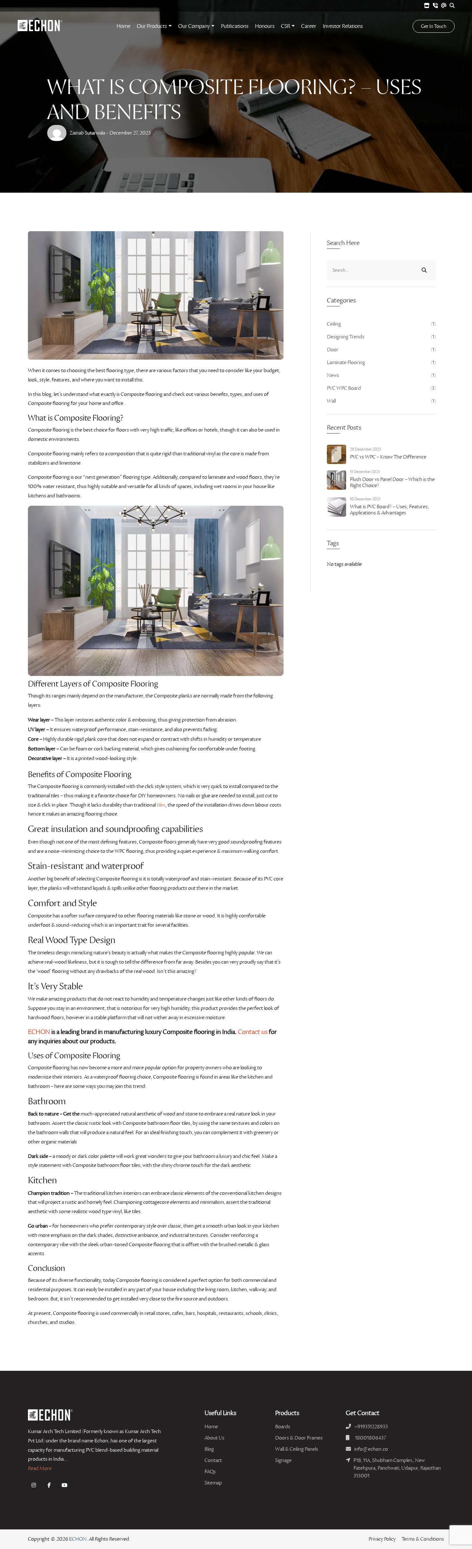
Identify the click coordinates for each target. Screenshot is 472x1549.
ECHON (39, 1032)
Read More (40, 1468)
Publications (235, 26)
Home (123, 26)
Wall (381, 401)
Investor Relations (343, 26)
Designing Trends (381, 337)
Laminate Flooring (381, 362)
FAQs (210, 1471)
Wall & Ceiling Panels (296, 1449)
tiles (161, 805)
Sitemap (213, 1483)
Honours (265, 26)
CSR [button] (285, 26)
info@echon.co (371, 1449)
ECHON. (78, 1539)
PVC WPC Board (381, 388)
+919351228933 (371, 1426)
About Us (214, 1438)
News (381, 375)
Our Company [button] (194, 26)
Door (381, 349)
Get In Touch (433, 26)
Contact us (252, 1032)
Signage (283, 1460)
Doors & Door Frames (299, 1438)
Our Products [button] (152, 26)
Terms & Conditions (423, 1539)
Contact (213, 1460)
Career (308, 26)
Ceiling (381, 324)
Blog (209, 1449)
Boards (282, 1426)
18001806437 (370, 1438)
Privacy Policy (382, 1539)
